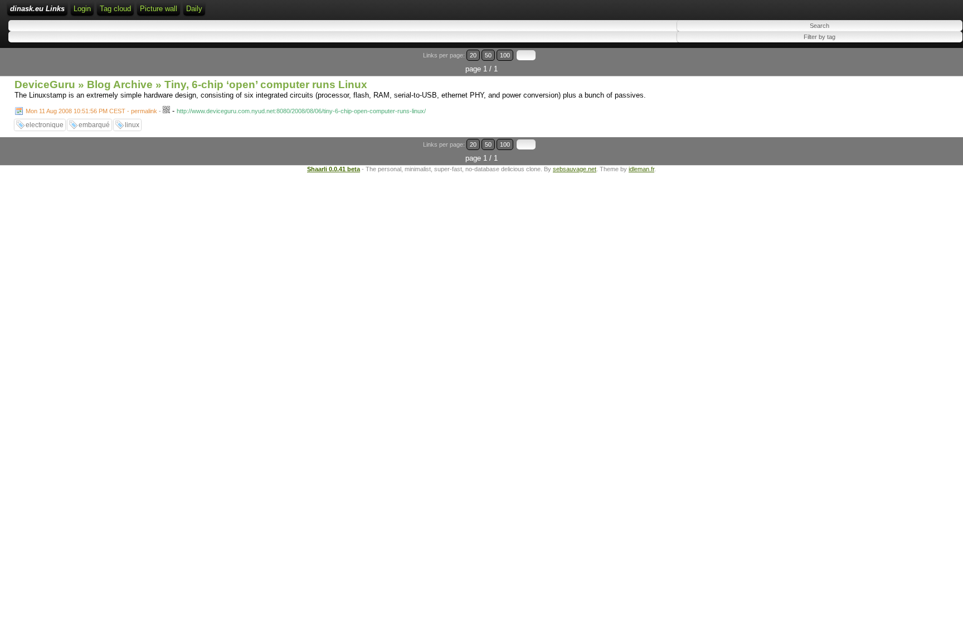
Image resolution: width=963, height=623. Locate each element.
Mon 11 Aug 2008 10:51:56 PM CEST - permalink (91, 111)
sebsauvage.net (574, 169)
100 (505, 55)
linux (132, 125)
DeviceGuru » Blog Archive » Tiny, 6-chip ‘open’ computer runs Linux (190, 84)
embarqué (94, 125)
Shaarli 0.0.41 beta (333, 169)
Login (82, 8)
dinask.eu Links (37, 8)
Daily (194, 8)
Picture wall (158, 8)
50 (488, 55)
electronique (45, 125)
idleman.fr (641, 169)
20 (473, 55)
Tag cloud (115, 8)
